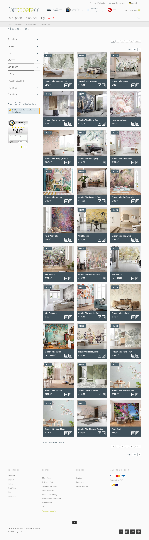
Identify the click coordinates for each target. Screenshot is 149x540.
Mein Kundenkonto (118, 3)
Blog (9, 492)
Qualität (11, 480)
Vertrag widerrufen (49, 511)
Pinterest (138, 531)
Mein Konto (46, 478)
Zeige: (129, 49)
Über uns (11, 475)
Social (127, 531)
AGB (44, 507)
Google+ (132, 531)
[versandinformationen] (24, 136)
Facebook (121, 531)
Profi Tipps (12, 488)
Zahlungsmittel (48, 490)
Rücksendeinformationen (51, 498)
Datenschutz (47, 502)
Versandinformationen (50, 486)
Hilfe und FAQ (47, 482)
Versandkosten (35, 528)
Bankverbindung (82, 486)
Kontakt (79, 478)
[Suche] (138, 18)
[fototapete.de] (24, 10)
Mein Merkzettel (99, 3)
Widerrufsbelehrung (49, 494)
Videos (10, 484)
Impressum (80, 482)
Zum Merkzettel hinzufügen (70, 85)
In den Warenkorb (66, 85)
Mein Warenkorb (131, 10)
